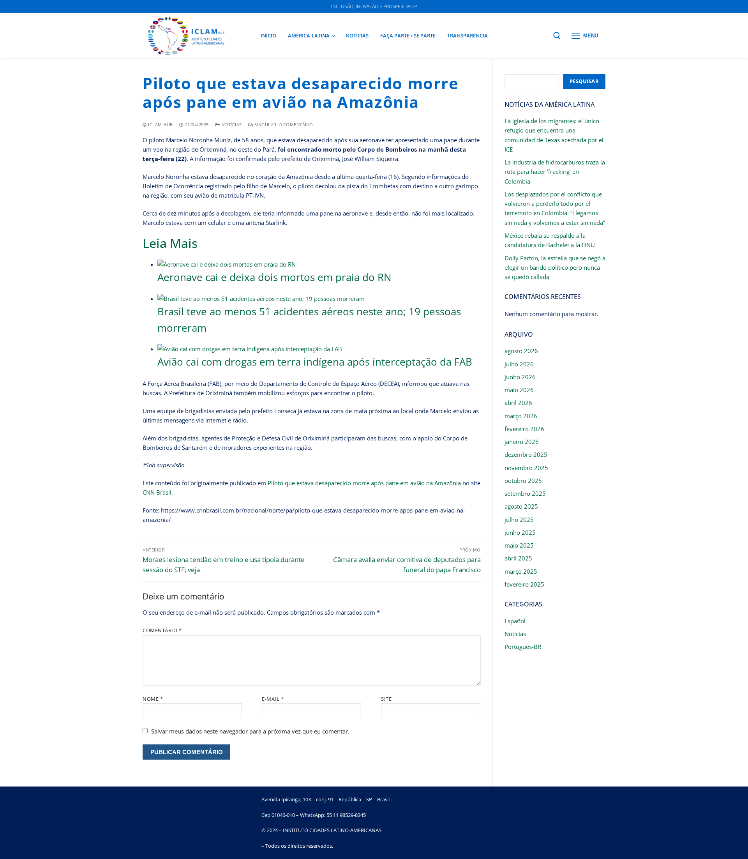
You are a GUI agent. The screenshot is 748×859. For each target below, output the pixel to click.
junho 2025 (520, 532)
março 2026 (521, 416)
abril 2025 (518, 558)
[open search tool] (557, 36)
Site (386, 698)
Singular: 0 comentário (283, 124)
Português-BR (523, 646)
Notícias (231, 124)
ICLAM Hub (160, 124)
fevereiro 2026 (524, 429)
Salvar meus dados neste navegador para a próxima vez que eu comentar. (250, 731)
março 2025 (521, 571)
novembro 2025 (526, 468)
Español (515, 621)
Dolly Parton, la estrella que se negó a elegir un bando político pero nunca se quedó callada (555, 267)
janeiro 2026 (522, 441)
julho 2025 (519, 519)
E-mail (273, 698)
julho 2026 (519, 364)
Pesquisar (584, 81)
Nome (153, 698)
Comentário (162, 630)
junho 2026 (520, 377)
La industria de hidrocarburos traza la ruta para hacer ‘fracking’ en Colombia (555, 171)
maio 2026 (519, 390)
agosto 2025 (521, 506)
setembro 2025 (525, 493)
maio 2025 (519, 545)
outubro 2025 (523, 480)
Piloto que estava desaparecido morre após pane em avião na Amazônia (364, 483)
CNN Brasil (157, 492)
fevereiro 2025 (524, 584)
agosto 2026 (521, 351)
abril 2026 (518, 403)
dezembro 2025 (526, 454)
